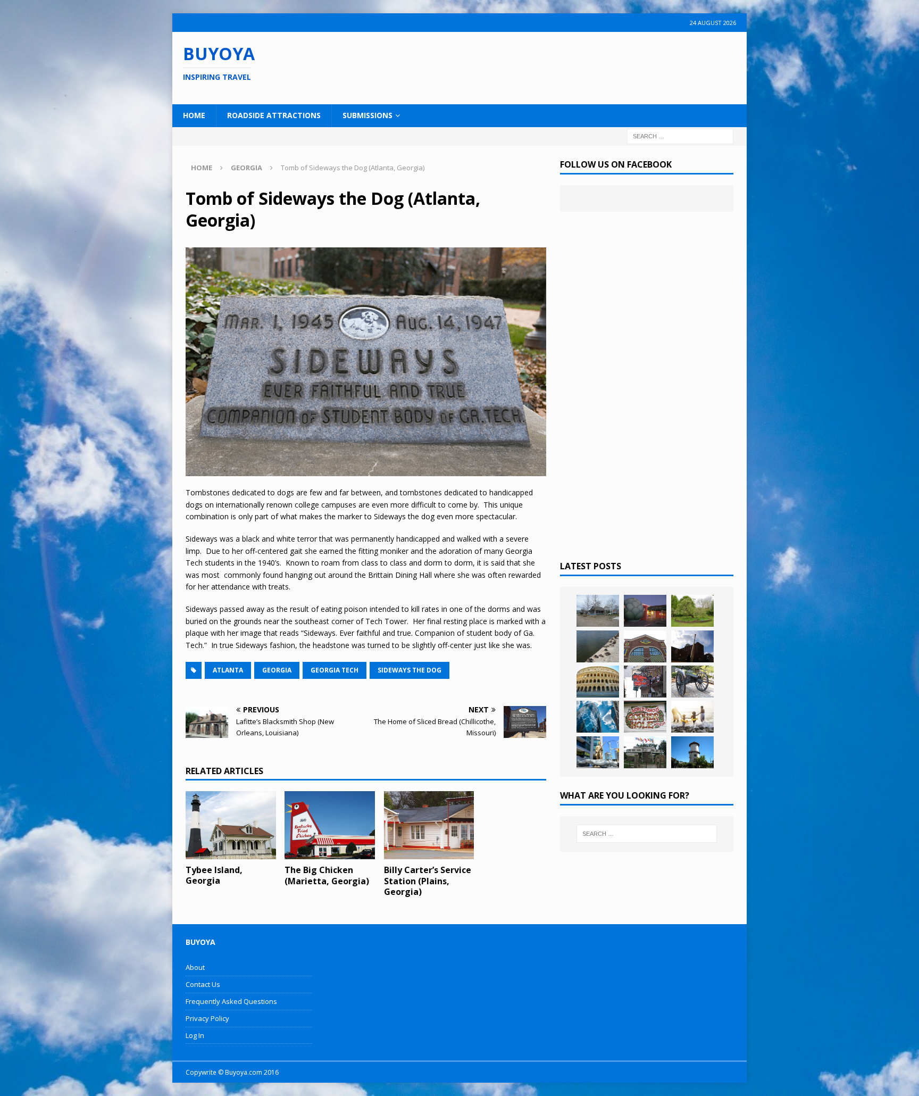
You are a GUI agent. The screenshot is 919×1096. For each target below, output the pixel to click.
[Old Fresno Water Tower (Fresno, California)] (692, 752)
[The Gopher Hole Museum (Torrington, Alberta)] (645, 717)
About (195, 967)
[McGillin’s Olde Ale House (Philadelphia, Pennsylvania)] (645, 682)
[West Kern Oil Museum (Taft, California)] (598, 611)
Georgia (276, 670)
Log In (195, 1035)
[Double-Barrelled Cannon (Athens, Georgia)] (692, 682)
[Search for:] (680, 135)
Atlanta (228, 670)
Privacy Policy (207, 1018)
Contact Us (203, 984)
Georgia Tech (334, 670)
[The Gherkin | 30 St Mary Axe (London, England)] (598, 717)
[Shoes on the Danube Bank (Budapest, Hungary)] (598, 646)
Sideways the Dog (409, 670)
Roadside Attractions (274, 115)
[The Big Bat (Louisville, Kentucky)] (692, 646)
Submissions (367, 115)
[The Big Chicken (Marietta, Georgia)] (330, 825)
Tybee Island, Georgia (214, 875)
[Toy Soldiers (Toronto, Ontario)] (598, 752)
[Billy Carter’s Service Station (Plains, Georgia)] (429, 825)
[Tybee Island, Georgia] (231, 825)
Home (194, 115)
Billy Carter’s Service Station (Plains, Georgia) (427, 881)
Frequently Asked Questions (231, 1001)
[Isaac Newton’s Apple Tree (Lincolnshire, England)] (692, 611)
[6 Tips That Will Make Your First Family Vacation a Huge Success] (692, 717)
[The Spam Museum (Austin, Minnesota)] (645, 646)
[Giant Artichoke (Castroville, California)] (645, 611)
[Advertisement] (528, 66)
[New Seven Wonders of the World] (598, 682)
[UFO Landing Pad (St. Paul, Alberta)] (645, 752)
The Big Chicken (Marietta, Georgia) (327, 875)
